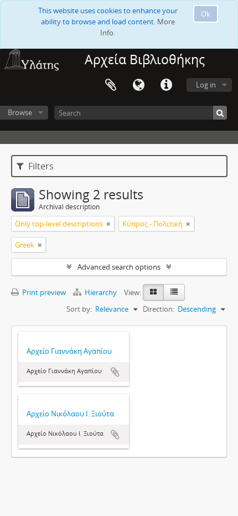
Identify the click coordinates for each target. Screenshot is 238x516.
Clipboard (111, 85)
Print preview (43, 292)
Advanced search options (119, 267)
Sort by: (79, 309)
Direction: (158, 309)
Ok (205, 14)
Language (138, 85)
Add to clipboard (115, 372)
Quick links (166, 85)
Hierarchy (100, 292)
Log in (206, 85)
